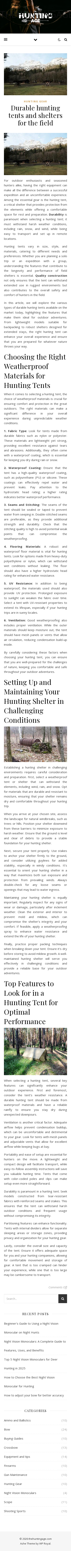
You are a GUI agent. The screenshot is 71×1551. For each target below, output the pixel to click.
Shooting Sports (15, 1511)
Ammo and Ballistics (17, 1420)
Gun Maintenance (15, 1475)
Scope (8, 1502)
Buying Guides (13, 1438)
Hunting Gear (35, 101)
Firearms (10, 1466)
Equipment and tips (17, 1457)
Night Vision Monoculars (20, 1493)
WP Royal (44, 1543)
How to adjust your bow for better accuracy (34, 1395)
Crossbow (11, 1447)
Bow (7, 1429)
